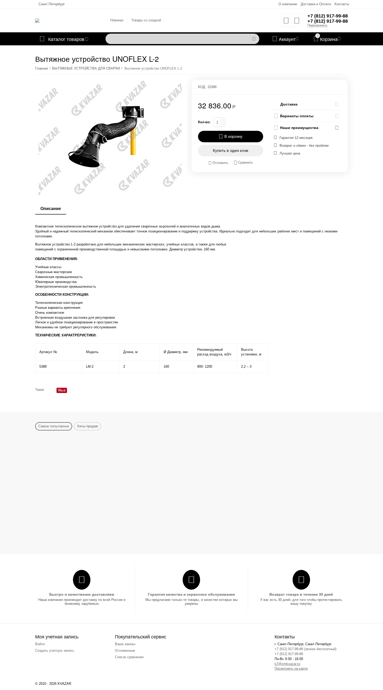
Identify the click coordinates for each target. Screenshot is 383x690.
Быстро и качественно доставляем (81, 594)
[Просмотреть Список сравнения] (297, 22)
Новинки (116, 20)
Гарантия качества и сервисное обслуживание (191, 594)
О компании (288, 4)
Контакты (342, 4)
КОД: (202, 87)
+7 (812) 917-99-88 (327, 16)
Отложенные (125, 650)
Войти (40, 644)
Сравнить (245, 162)
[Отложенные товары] (286, 22)
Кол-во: (204, 122)
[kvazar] (37, 20)
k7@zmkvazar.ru (287, 664)
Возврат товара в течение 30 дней (301, 594)
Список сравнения (129, 657)
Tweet (39, 390)
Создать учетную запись (54, 650)
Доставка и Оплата (316, 4)
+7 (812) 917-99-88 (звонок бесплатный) (305, 649)
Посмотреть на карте (291, 668)
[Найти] (254, 39)
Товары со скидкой (146, 20)
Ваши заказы (125, 644)
